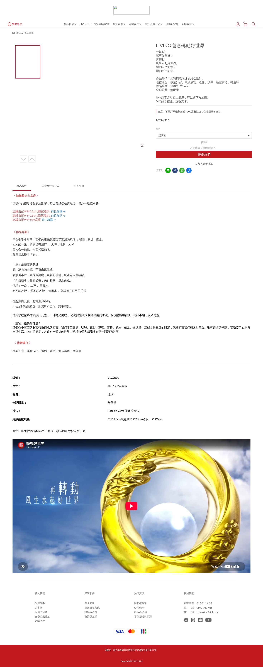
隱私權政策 (140, 603)
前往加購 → (58, 211)
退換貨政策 (91, 612)
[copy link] (189, 170)
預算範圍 (118, 24)
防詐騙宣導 (91, 616)
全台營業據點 (42, 616)
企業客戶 (134, 24)
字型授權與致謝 (143, 616)
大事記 (38, 607)
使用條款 (139, 607)
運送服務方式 (92, 607)
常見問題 (90, 603)
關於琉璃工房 (152, 24)
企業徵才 (40, 620)
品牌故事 (40, 603)
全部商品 (17, 33)
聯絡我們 (204, 154)
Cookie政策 (140, 612)
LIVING (84, 24)
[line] (168, 170)
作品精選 (69, 24)
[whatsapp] (182, 170)
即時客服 (187, 24)
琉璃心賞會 (172, 24)
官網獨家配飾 (101, 24)
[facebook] (175, 170)
